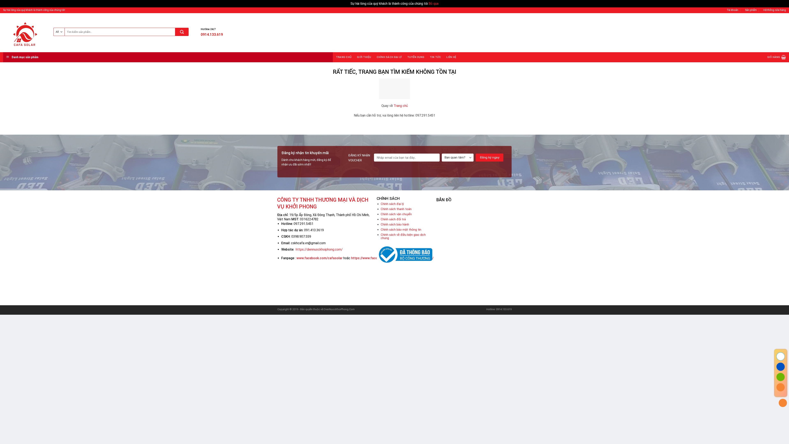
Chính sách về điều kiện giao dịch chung (403, 236)
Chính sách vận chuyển (396, 214)
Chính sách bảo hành (395, 224)
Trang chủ (344, 57)
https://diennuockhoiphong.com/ (319, 249)
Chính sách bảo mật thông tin (401, 229)
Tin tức (435, 57)
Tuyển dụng (415, 57)
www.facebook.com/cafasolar (319, 258)
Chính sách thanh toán (396, 209)
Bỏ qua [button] (433, 4)
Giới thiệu (364, 57)
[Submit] (182, 32)
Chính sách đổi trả (393, 219)
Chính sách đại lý (389, 57)
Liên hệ (451, 57)
